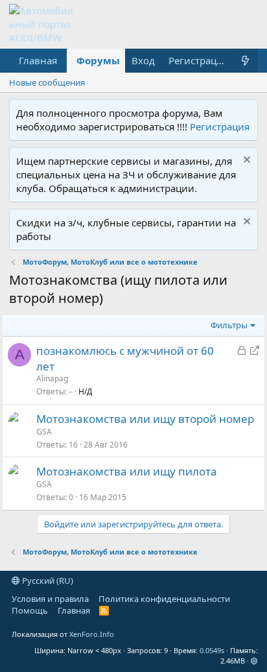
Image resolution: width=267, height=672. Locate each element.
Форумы (98, 60)
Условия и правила (50, 599)
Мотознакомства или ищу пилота (126, 471)
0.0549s (212, 650)
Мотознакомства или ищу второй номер (145, 418)
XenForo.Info (91, 634)
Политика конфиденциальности (164, 599)
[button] (254, 661)
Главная (38, 60)
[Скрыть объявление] (245, 161)
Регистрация (220, 126)
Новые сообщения (47, 82)
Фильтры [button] (229, 325)
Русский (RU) (46, 580)
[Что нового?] (245, 61)
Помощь (30, 610)
